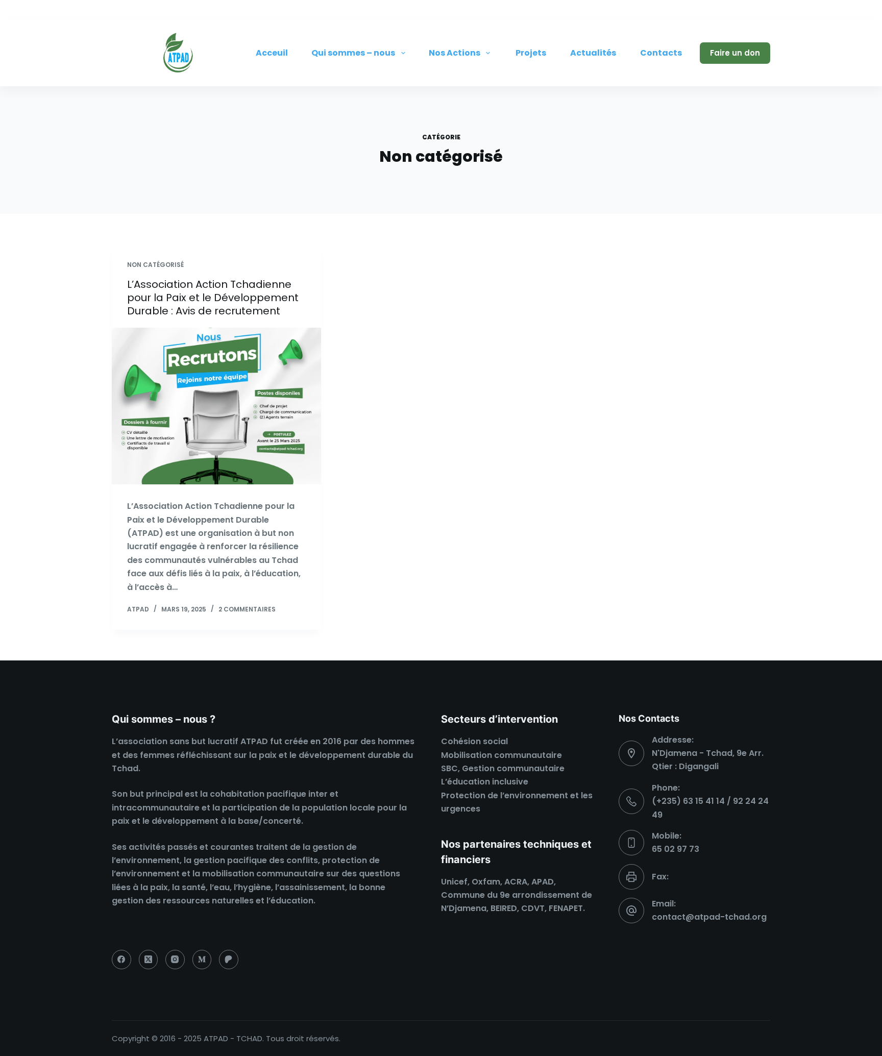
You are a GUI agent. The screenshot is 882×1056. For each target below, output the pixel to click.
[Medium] (202, 959)
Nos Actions (454, 53)
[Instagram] (762, 10)
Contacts (661, 53)
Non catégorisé (155, 264)
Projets (531, 53)
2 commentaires (247, 609)
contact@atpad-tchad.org (709, 917)
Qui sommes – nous (353, 53)
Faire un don (735, 52)
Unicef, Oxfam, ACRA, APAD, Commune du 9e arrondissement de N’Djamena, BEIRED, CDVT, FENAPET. (516, 895)
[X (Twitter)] (739, 10)
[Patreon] (228, 959)
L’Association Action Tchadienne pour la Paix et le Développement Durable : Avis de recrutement (213, 297)
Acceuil (272, 53)
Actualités (593, 53)
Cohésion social (474, 741)
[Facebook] (716, 10)
